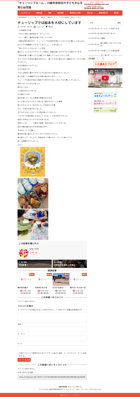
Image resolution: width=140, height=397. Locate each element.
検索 (119, 23)
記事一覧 (33, 252)
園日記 (50, 27)
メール (21, 334)
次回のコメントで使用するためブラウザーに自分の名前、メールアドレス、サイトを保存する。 (52, 354)
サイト (20, 343)
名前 (20, 324)
